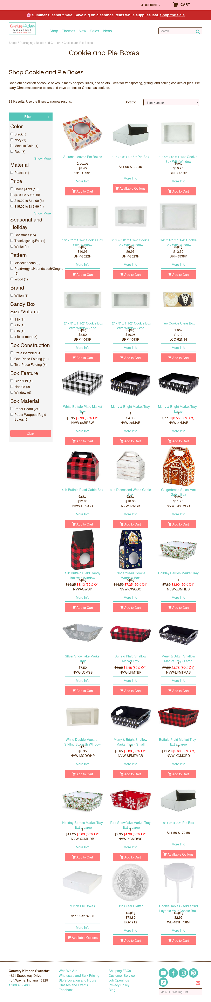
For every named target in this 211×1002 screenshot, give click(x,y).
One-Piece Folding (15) (31, 358)
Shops (13, 42)
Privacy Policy (119, 985)
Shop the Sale (172, 15)
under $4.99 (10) (26, 189)
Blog (112, 989)
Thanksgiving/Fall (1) (29, 240)
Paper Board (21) (27, 408)
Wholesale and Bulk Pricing (79, 975)
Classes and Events (73, 985)
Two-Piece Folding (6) (30, 364)
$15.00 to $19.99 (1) (29, 206)
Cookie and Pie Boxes (78, 42)
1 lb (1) (19, 319)
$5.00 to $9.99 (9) (27, 194)
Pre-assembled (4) (27, 353)
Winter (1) (21, 246)
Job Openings (119, 980)
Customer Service (122, 975)
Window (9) (22, 392)
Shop (53, 31)
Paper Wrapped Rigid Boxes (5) (30, 417)
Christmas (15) (25, 234)
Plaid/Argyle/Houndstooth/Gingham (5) (32, 271)
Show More (42, 158)
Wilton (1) (21, 295)
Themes (68, 31)
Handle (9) (22, 386)
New (82, 31)
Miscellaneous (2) (27, 262)
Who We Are (68, 970)
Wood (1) (21, 279)
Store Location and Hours (77, 980)
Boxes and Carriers (48, 42)
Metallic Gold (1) (26, 145)
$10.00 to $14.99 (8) (29, 200)
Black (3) (20, 134)
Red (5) (19, 151)
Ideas (107, 31)
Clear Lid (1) (23, 380)
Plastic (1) (21, 172)
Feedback (66, 989)
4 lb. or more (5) (25, 336)
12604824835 (20, 985)
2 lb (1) (19, 325)
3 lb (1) (19, 330)
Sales (94, 31)
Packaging (26, 42)
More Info (82, 181)
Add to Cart (84, 191)
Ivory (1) (20, 140)
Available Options (132, 188)
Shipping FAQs (120, 970)
